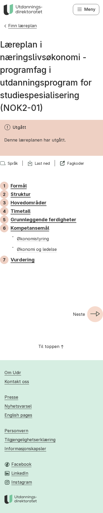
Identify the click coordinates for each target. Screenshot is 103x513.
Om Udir (12, 372)
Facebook (21, 464)
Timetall (20, 211)
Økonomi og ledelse (37, 249)
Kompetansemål (30, 228)
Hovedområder (28, 202)
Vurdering (23, 259)
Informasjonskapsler (25, 448)
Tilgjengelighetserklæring (29, 439)
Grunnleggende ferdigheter (43, 219)
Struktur (21, 194)
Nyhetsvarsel (18, 406)
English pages (18, 415)
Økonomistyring (33, 238)
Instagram (21, 482)
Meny (89, 9)
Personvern (16, 430)
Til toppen (48, 346)
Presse (11, 397)
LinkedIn (19, 473)
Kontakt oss (16, 381)
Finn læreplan (22, 25)
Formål (19, 186)
